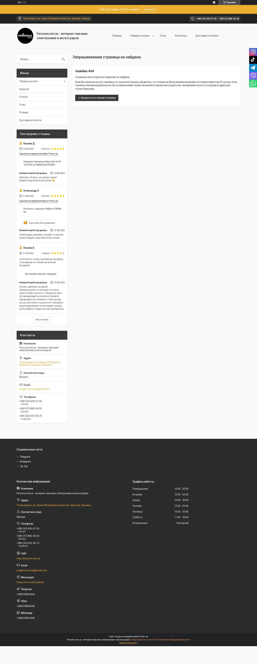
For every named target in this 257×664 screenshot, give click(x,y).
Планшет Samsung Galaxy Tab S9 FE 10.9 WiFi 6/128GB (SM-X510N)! (42, 163)
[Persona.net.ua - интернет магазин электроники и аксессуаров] (25, 36)
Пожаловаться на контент (144, 639)
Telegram (25, 456)
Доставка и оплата (206, 35)
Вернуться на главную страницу (98, 97)
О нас (163, 35)
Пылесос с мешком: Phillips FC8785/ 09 (42, 210)
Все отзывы (42, 319)
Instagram (25, 461)
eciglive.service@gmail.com (34, 389)
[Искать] (63, 59)
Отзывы (23, 112)
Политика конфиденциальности (174, 639)
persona (149, 9)
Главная (117, 35)
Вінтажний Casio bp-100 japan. (41, 274)
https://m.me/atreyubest (30, 582)
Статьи (23, 96)
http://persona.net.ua (28, 558)
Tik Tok (24, 466)
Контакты (181, 35)
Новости (24, 89)
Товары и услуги (139, 35)
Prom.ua (144, 636)
